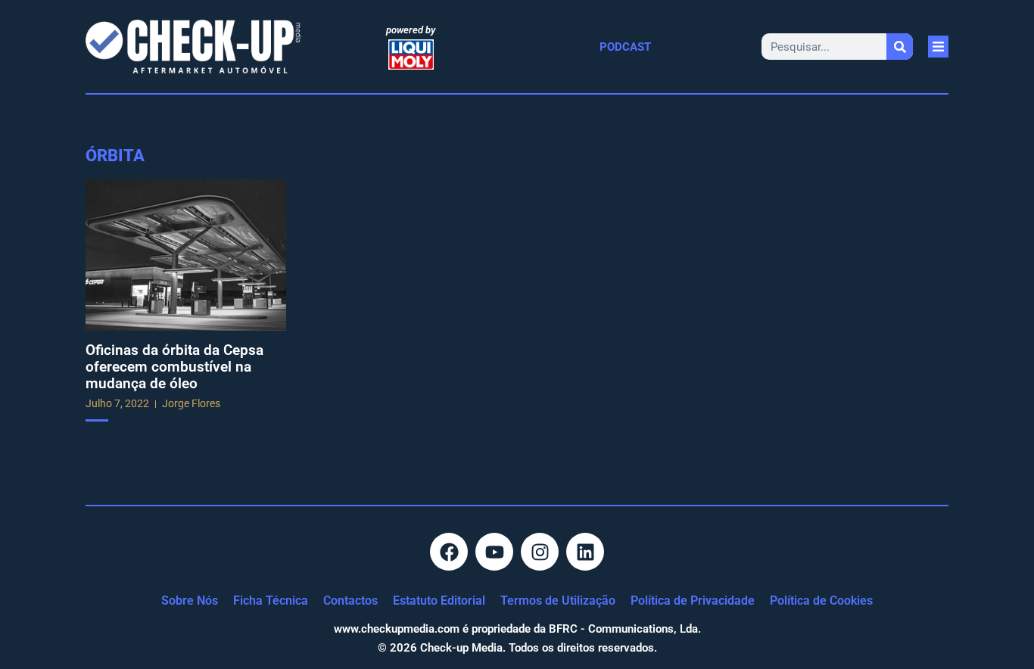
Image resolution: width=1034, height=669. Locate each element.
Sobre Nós (189, 600)
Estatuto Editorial (439, 600)
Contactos (350, 600)
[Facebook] (449, 552)
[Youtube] (494, 552)
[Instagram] (540, 552)
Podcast (625, 47)
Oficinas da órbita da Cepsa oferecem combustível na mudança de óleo (174, 366)
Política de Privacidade (693, 600)
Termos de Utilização (557, 600)
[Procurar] (899, 46)
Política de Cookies (821, 600)
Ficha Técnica (270, 600)
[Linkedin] (585, 552)
